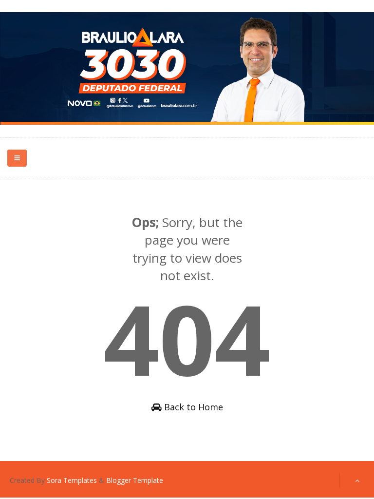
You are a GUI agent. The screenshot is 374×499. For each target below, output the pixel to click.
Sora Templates (72, 480)
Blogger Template (134, 480)
